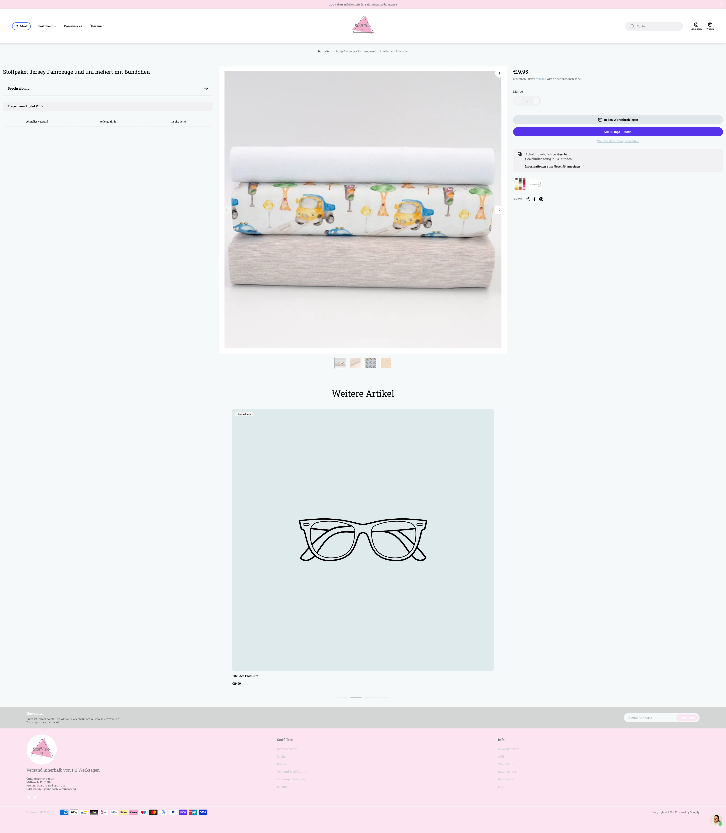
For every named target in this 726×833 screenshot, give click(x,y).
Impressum (506, 779)
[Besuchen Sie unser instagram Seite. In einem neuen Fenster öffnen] (36, 797)
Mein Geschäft (287, 749)
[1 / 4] (340, 363)
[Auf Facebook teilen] (534, 199)
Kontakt (283, 764)
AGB (501, 756)
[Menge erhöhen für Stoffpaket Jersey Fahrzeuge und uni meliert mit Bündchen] (536, 100)
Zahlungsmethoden (291, 779)
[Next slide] (499, 209)
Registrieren (687, 717)
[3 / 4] (371, 363)
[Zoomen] (499, 73)
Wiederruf (505, 764)
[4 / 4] (386, 363)
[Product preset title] (363, 540)
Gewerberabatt (508, 749)
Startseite (323, 51)
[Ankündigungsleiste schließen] (720, 4)
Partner (282, 787)
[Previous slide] (226, 209)
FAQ (501, 787)
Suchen (282, 756)
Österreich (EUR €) (38, 812)
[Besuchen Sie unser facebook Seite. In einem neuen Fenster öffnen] (28, 797)
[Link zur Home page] (41, 749)
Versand (541, 79)
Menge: (518, 91)
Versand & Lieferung (291, 771)
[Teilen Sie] (527, 199)
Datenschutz (507, 771)
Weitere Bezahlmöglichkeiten (618, 141)
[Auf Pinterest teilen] (541, 199)
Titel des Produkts (245, 676)
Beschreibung (18, 88)
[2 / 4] (355, 363)
